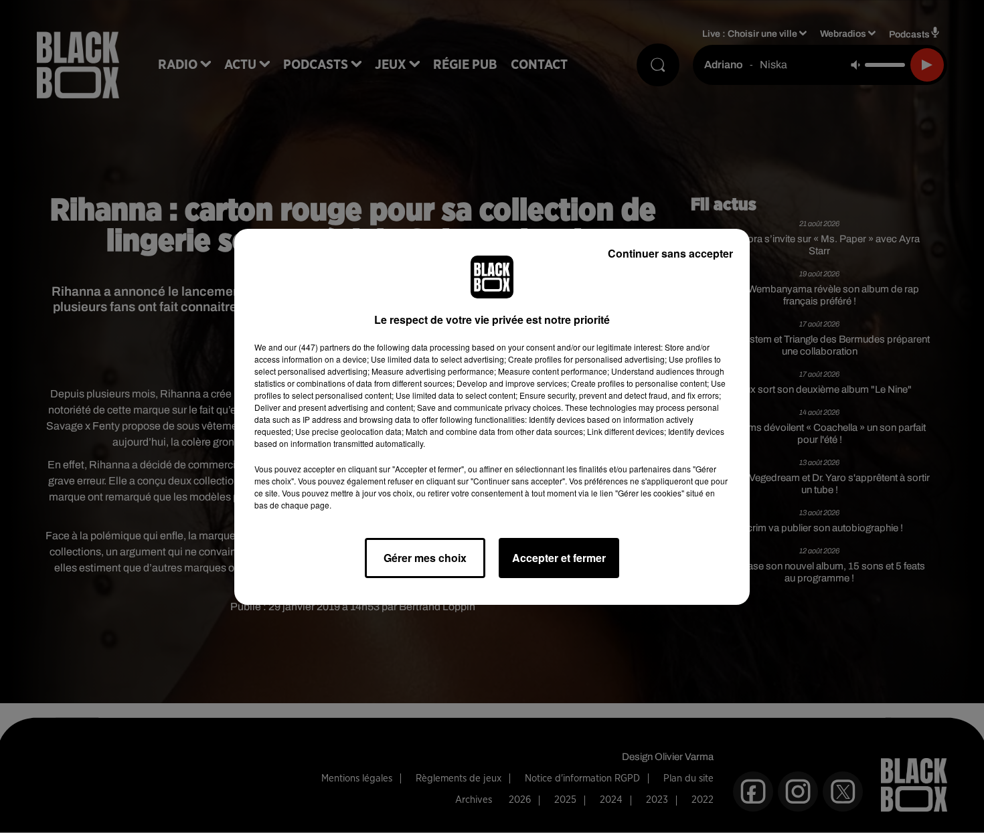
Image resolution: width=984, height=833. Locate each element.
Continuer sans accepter (670, 253)
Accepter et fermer (559, 557)
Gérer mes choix (425, 557)
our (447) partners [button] (317, 347)
